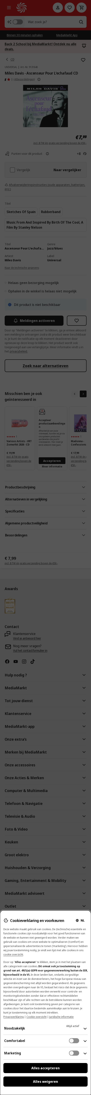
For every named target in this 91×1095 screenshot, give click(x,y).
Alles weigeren (45, 1081)
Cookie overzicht (36, 1017)
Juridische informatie (61, 1017)
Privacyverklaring (13, 1017)
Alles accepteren (45, 1068)
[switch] (74, 1040)
